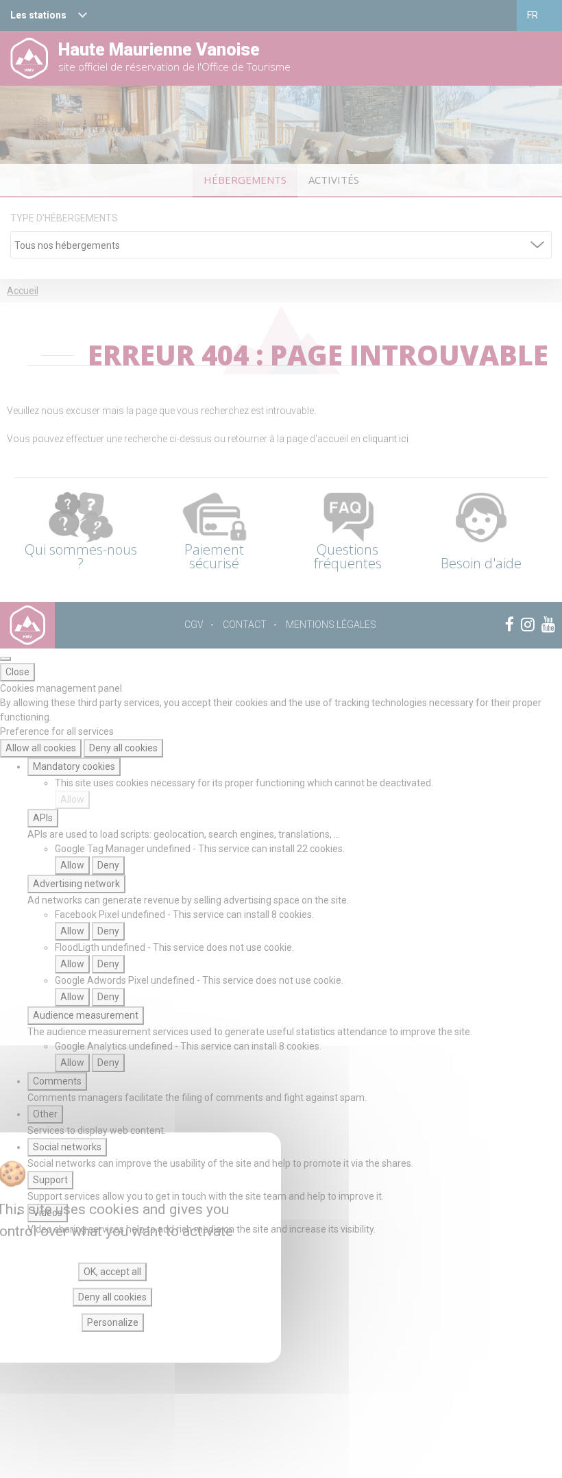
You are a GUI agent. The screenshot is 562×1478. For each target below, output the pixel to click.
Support (50, 1179)
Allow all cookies (40, 747)
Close (17, 671)
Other (45, 1113)
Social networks (67, 1146)
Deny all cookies (123, 747)
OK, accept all (112, 1271)
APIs (43, 817)
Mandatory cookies (74, 766)
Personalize (112, 1322)
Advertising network (76, 883)
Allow (72, 799)
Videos (47, 1212)
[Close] (5, 659)
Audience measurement (85, 1015)
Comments (57, 1081)
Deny (108, 865)
